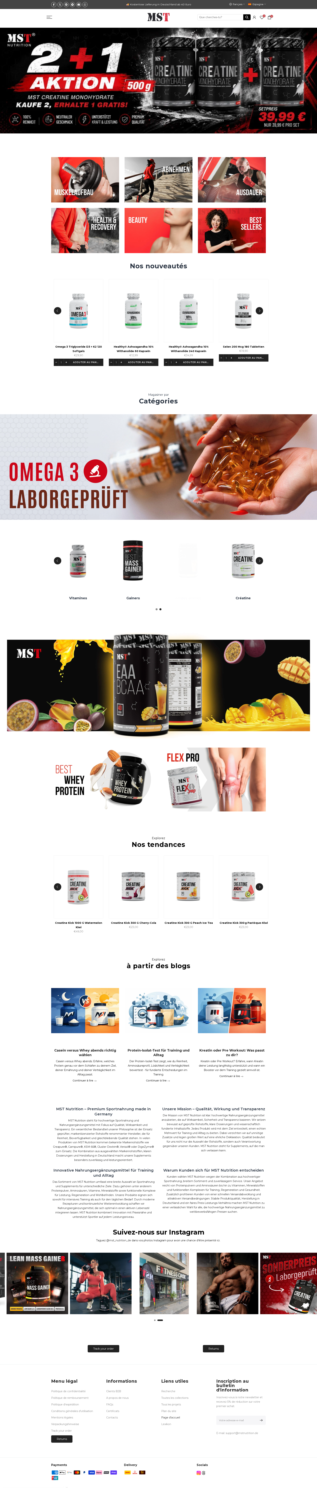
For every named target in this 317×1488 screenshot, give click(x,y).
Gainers (142, 598)
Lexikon (166, 1424)
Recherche (168, 1391)
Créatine (252, 598)
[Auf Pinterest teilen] (66, 4)
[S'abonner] (260, 1420)
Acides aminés (197, 598)
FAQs (109, 1404)
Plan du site (168, 1411)
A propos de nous (117, 1398)
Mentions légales (62, 1417)
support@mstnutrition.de (242, 1433)
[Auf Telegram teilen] (72, 4)
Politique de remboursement (70, 1398)
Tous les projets (171, 1404)
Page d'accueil (170, 1417)
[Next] (259, 310)
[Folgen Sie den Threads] (204, 1473)
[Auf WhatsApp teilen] (85, 4)
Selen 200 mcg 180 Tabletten (252, 347)
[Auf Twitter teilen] (60, 4)
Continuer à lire (83, 1080)
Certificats (112, 1411)
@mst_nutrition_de (118, 1240)
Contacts (112, 1417)
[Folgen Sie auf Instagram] (199, 1473)
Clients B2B (113, 1391)
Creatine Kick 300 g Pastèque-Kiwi (254, 923)
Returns (213, 1348)
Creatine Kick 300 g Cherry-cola (144, 923)
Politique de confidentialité (68, 1391)
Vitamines (87, 598)
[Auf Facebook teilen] (53, 4)
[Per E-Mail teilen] (78, 4)
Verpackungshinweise (65, 1424)
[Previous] (57, 310)
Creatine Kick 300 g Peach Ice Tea (199, 923)
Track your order (103, 1348)
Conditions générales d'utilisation (72, 1411)
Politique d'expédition (65, 1404)
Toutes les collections (174, 1398)
